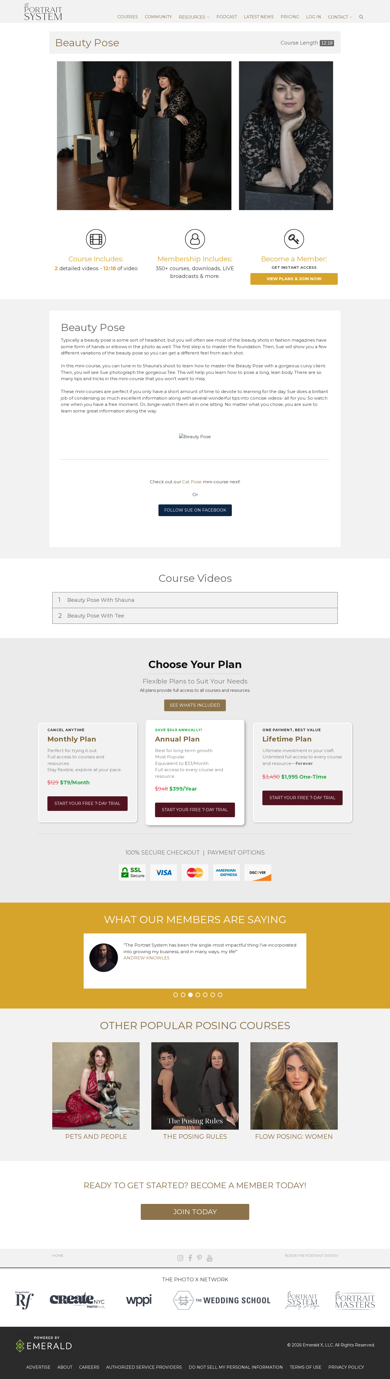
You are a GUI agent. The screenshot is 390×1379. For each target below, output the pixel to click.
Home (57, 1255)
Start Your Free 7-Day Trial (87, 803)
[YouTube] (210, 1258)
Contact (338, 17)
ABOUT (64, 1367)
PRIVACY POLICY (346, 1367)
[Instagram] (180, 1258)
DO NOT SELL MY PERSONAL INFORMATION (236, 1367)
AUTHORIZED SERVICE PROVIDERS (144, 1367)
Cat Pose (192, 481)
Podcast (226, 16)
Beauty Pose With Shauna (97, 600)
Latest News (259, 16)
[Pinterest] (199, 1258)
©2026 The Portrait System (311, 1255)
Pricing (290, 16)
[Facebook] (190, 1258)
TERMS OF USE (305, 1367)
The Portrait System (43, 11)
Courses (127, 16)
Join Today (195, 1212)
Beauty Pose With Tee (92, 616)
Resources (192, 17)
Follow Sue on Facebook (195, 510)
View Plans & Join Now (294, 278)
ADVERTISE (38, 1367)
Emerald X (313, 1345)
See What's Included (195, 705)
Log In (313, 16)
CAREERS (89, 1367)
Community (158, 16)
